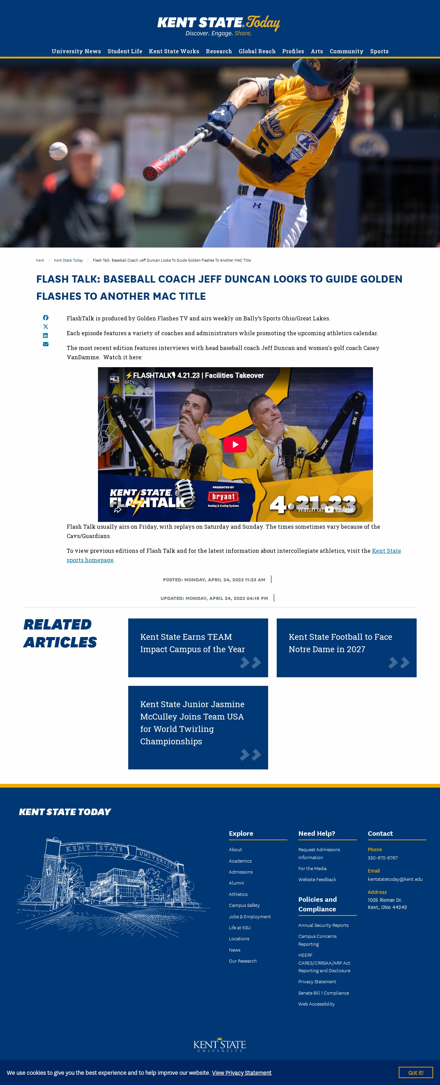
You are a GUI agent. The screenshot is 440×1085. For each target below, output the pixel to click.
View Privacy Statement (242, 1072)
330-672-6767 (383, 857)
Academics (240, 860)
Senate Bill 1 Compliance (323, 992)
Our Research (243, 960)
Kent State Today (218, 26)
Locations (239, 938)
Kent (40, 259)
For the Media (312, 868)
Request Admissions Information (319, 853)
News (234, 949)
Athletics (238, 894)
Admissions (241, 871)
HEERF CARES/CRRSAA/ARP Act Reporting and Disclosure (324, 962)
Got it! (416, 1072)
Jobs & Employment (250, 916)
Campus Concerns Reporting (317, 939)
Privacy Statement (317, 981)
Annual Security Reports (323, 925)
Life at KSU (240, 927)
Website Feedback (317, 879)
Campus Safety (244, 905)
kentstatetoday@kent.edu (395, 879)
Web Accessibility (316, 1003)
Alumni (236, 882)
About (235, 849)
